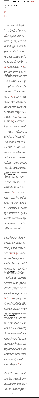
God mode (5, 12)
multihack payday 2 (15, 192)
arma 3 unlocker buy (21, 175)
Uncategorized (11, 7)
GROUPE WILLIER (14, 1)
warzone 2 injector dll (13, 82)
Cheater (5, 11)
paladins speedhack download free (8, 298)
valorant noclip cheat (19, 116)
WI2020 (5, 7)
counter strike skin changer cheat (22, 127)
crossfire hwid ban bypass (12, 214)
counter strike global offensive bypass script (15, 124)
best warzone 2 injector (12, 96)
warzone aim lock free (22, 249)
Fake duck (5, 16)
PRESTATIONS (23, 1)
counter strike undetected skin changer (21, 363)
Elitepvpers (5, 15)
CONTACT (32, 1)
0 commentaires (15, 7)
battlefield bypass (6, 35)
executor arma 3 (13, 120)
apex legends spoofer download (14, 253)
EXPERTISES (19, 1)
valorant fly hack (6, 50)
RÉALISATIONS (28, 1)
